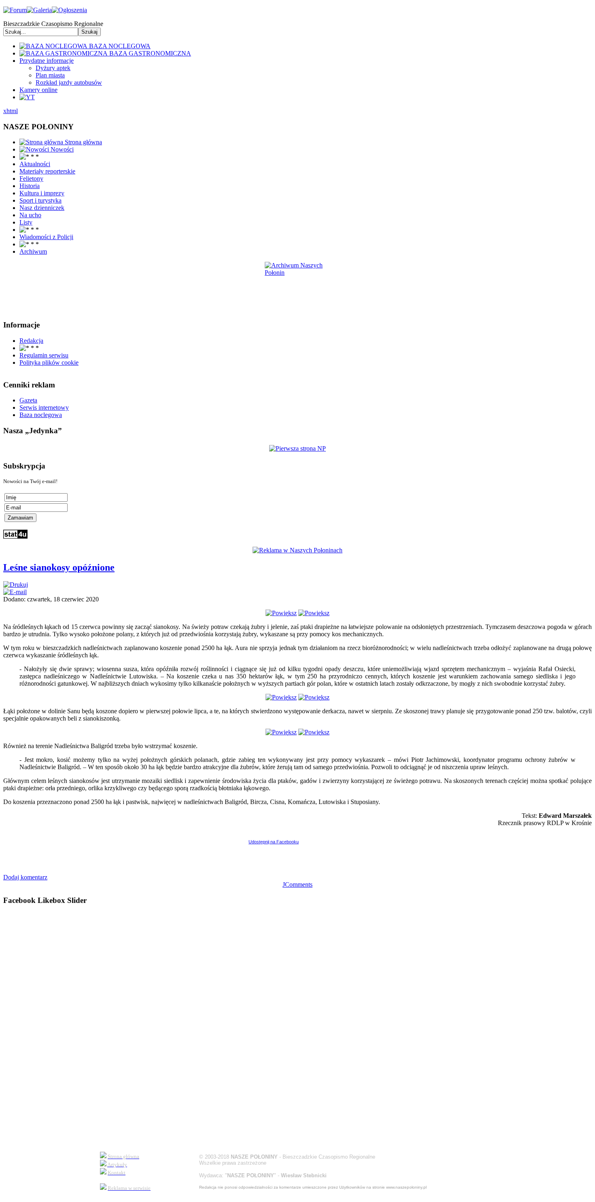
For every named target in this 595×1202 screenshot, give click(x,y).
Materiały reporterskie (47, 171)
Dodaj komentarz (25, 877)
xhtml (10, 110)
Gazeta (28, 400)
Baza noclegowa (40, 414)
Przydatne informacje (46, 60)
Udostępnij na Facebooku (274, 841)
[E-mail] (15, 591)
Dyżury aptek (53, 67)
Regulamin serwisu (43, 355)
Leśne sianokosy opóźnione (59, 567)
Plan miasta (50, 75)
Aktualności (34, 163)
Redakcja (31, 340)
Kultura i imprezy (41, 193)
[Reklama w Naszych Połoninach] (297, 550)
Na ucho (30, 215)
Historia (29, 185)
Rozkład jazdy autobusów (69, 82)
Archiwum (33, 251)
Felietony (31, 178)
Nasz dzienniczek (41, 207)
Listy (25, 222)
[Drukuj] (15, 584)
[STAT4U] (15, 536)
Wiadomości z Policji (46, 236)
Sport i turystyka (40, 200)
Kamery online (38, 89)
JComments (297, 884)
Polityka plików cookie (49, 362)
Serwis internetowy (44, 407)
